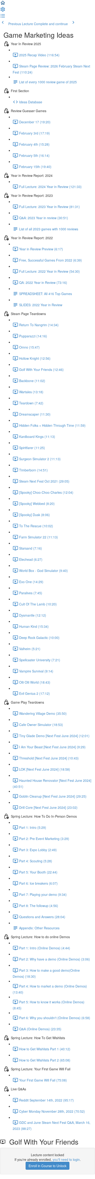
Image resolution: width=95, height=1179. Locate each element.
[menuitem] (3, 10)
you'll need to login (66, 1159)
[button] (3, 4)
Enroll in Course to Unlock (47, 1165)
